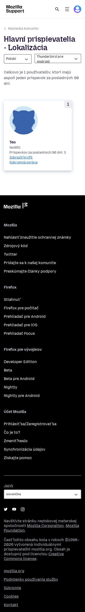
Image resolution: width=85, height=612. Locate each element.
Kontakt (11, 605)
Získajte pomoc (18, 458)
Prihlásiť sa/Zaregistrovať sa (30, 424)
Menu (67, 9)
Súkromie (12, 588)
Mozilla (15, 206)
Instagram (23, 509)
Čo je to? (12, 432)
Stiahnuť (12, 299)
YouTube (14, 509)
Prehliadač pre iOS (20, 325)
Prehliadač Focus (19, 333)
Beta (8, 370)
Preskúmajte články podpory (30, 271)
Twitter (10, 254)
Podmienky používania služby (31, 579)
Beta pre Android (19, 378)
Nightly (10, 387)
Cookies (11, 596)
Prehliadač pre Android (25, 316)
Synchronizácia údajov (24, 449)
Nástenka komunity (23, 29)
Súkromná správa (23, 162)
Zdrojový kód (16, 246)
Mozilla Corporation (45, 525)
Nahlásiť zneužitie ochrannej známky (37, 237)
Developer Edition (20, 361)
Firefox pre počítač (21, 308)
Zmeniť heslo (16, 441)
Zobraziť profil (21, 157)
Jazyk (8, 486)
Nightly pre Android (22, 395)
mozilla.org (14, 571)
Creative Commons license (34, 556)
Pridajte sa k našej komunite (30, 263)
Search (57, 9)
